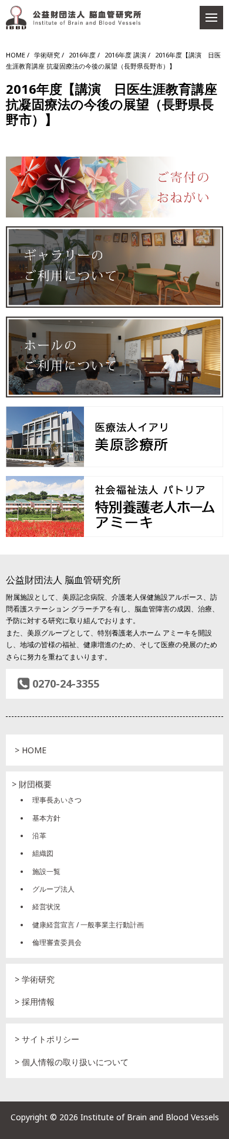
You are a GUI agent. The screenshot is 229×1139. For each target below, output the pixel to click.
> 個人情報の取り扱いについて (72, 1061)
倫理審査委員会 (57, 942)
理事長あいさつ (57, 800)
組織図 (42, 853)
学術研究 (47, 54)
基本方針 (46, 818)
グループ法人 (53, 889)
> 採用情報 (35, 1001)
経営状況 (46, 907)
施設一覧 (46, 871)
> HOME (30, 750)
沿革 (39, 836)
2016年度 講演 (125, 54)
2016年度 (82, 54)
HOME (15, 54)
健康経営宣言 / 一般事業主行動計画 (88, 925)
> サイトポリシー (47, 1039)
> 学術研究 (35, 979)
